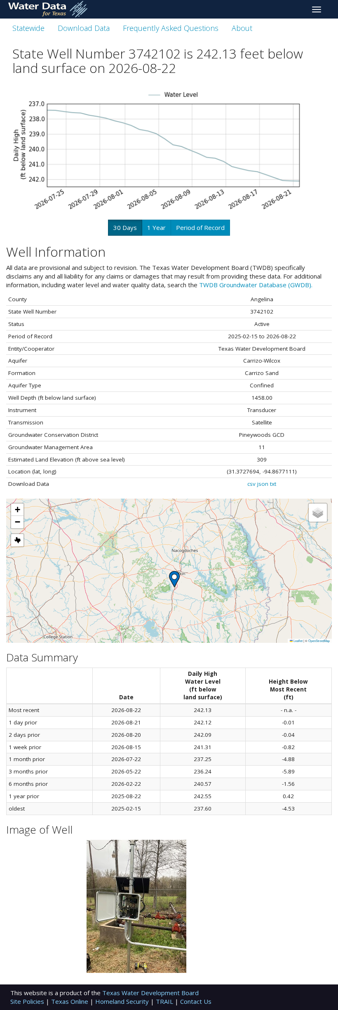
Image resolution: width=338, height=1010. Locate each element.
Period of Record (200, 227)
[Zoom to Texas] (17, 540)
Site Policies (28, 1001)
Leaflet (298, 640)
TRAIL (165, 1001)
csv (251, 483)
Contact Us (195, 1001)
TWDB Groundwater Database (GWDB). (255, 285)
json (262, 483)
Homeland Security (122, 1001)
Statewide (28, 28)
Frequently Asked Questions (170, 28)
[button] (174, 579)
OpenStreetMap (319, 640)
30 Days (125, 227)
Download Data (84, 28)
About (242, 28)
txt (273, 483)
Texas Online (70, 1001)
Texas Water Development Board (150, 993)
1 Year (156, 227)
